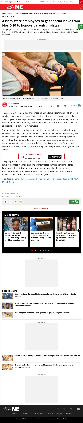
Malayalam (73, 1)
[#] (16, 202)
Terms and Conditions (54, 413)
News (4, 13)
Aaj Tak (35, 1)
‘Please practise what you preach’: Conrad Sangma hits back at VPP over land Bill (47, 355)
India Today (28, 1)
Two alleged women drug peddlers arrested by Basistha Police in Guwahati (66, 236)
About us (14, 413)
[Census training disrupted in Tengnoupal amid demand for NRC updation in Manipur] (7, 296)
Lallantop (48, 1)
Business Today (57, 1)
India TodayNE (13, 103)
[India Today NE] (15, 7)
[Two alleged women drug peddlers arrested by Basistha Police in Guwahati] (67, 224)
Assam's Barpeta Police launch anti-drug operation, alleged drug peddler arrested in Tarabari (15, 236)
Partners (69, 413)
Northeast (20, 1)
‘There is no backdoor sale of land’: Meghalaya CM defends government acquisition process (44, 366)
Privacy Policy (38, 413)
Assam (10, 13)
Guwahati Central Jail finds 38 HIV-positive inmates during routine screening (41, 236)
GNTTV (41, 1)
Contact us (25, 413)
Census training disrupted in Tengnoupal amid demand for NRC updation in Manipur (45, 295)
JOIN (72, 202)
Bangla (66, 1)
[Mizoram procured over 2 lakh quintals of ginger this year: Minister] (7, 315)
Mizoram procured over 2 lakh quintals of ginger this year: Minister (42, 312)
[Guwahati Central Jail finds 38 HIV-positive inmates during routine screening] (41, 224)
